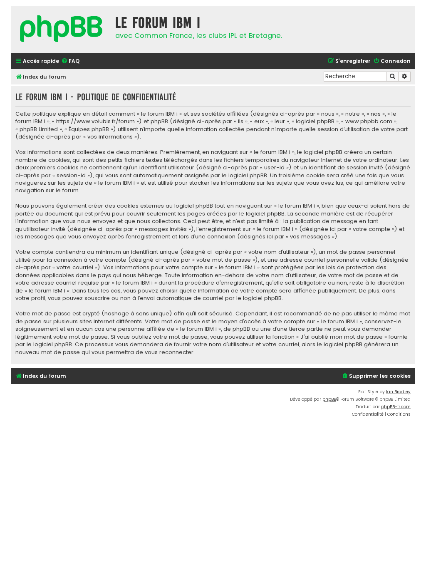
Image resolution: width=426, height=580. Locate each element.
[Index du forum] (61, 29)
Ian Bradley (398, 392)
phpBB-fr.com (396, 407)
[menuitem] (70, 61)
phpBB (329, 399)
